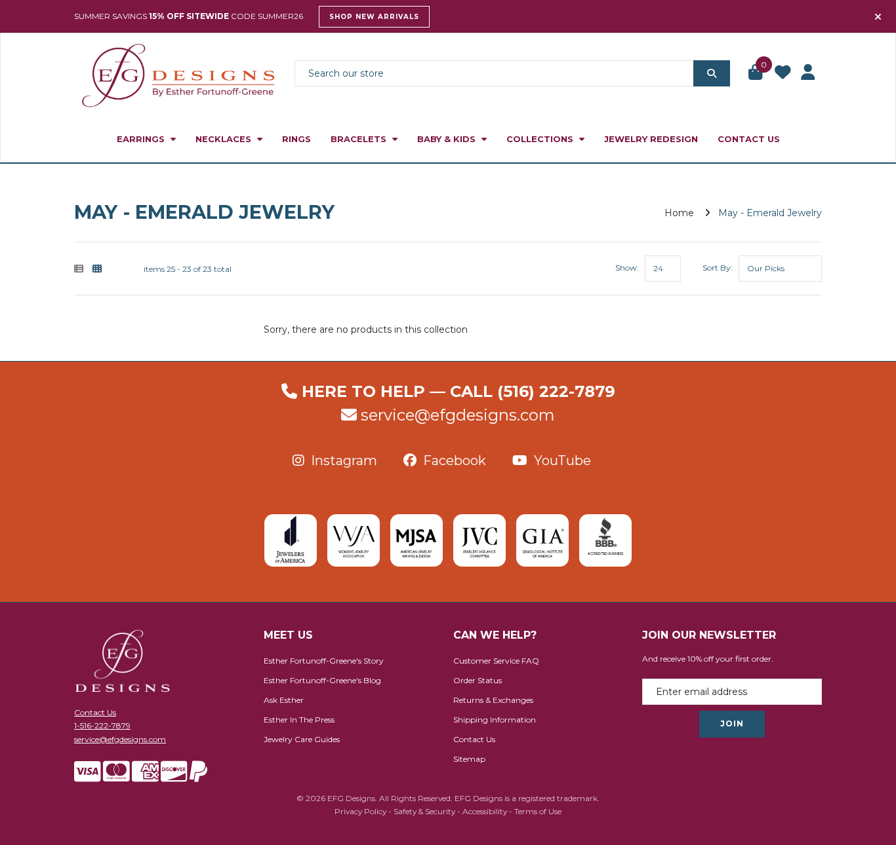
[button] (756, 73)
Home (679, 213)
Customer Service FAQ (496, 661)
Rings (296, 139)
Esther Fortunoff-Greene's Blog (322, 680)
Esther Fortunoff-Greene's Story (324, 661)
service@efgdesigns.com (458, 414)
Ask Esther (284, 700)
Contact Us (749, 139)
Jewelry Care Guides (302, 739)
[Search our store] (711, 73)
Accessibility (484, 811)
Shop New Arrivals (374, 16)
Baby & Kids (447, 139)
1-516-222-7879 (102, 725)
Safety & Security (424, 811)
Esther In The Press (299, 719)
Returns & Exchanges (493, 700)
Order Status (477, 680)
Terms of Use (537, 811)
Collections (541, 139)
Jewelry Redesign (651, 139)
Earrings (142, 139)
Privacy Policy (360, 811)
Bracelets (360, 139)
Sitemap (469, 759)
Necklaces (224, 139)
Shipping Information (494, 719)
